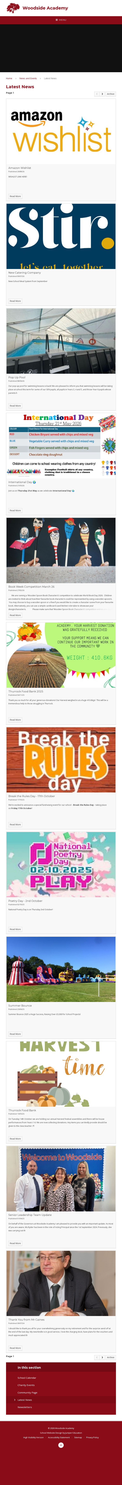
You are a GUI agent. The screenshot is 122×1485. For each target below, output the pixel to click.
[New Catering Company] (61, 236)
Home (9, 78)
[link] (97, 94)
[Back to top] (61, 1445)
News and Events (28, 78)
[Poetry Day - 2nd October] (61, 864)
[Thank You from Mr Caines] (61, 1283)
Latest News (50, 78)
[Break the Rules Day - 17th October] (61, 759)
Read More (15, 196)
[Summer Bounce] (61, 969)
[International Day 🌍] (61, 445)
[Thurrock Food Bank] (61, 1074)
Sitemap (78, 1437)
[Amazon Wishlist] (61, 131)
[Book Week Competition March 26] (61, 550)
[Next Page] (102, 94)
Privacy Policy (92, 1437)
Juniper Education (73, 1432)
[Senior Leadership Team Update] (61, 1178)
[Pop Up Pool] (61, 341)
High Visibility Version (33, 1437)
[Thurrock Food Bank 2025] (61, 655)
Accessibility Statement (59, 1437)
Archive (110, 93)
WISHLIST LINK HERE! (17, 176)
